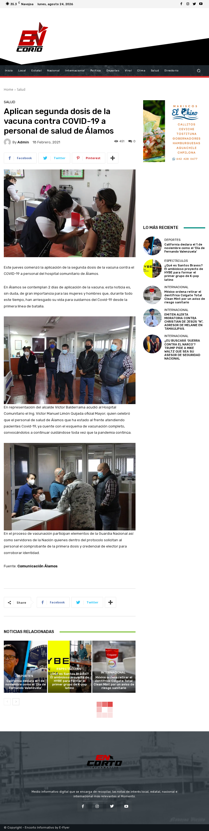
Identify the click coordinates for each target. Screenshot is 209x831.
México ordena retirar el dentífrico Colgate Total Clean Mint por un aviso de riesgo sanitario (114, 683)
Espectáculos (69, 669)
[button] (198, 70)
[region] (174, 155)
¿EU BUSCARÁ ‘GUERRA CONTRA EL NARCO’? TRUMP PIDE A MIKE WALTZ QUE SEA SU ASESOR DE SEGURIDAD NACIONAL (182, 349)
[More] (112, 158)
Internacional (113, 672)
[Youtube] (201, 4)
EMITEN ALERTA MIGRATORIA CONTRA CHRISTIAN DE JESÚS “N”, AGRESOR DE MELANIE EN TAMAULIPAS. (183, 322)
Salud (21, 89)
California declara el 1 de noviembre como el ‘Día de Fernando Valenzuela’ (25, 684)
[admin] (8, 142)
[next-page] (16, 701)
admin (23, 142)
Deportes (25, 676)
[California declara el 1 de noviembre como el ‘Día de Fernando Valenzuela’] (25, 666)
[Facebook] (181, 4)
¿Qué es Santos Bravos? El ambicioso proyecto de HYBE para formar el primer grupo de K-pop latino (69, 681)
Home (8, 89)
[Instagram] (188, 4)
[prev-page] (7, 701)
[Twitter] (194, 4)
